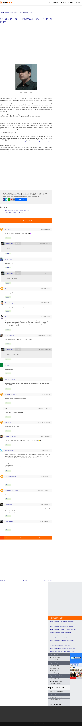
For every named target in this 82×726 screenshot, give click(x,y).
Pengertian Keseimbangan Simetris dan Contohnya (62, 648)
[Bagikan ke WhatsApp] (9, 200)
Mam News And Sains (11, 490)
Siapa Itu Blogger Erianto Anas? (14, 212)
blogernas (50, 723)
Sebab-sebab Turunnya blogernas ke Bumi (26, 20)
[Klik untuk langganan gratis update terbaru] (21, 200)
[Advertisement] (26, 46)
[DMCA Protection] (76, 658)
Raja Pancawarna (10, 379)
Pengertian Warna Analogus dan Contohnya (61, 637)
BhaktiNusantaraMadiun (12, 394)
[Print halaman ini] (14, 200)
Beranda (25, 580)
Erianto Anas (9, 243)
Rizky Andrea (8, 259)
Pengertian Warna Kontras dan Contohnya (60, 632)
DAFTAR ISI (63, 2)
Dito (6, 317)
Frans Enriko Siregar (10, 436)
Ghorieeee (8, 422)
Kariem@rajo (8, 504)
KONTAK (70, 2)
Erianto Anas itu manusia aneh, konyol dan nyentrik (36, 142)
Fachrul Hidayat (9, 335)
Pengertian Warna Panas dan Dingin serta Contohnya (63, 629)
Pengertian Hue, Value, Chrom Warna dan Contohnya (63, 635)
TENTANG (55, 2)
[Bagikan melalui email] (11, 200)
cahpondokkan (9, 521)
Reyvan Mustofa (9, 450)
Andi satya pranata (10, 476)
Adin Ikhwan (8, 229)
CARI (49, 2)
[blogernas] (6, 3)
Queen (7, 289)
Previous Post (48, 580)
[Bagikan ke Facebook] (4, 200)
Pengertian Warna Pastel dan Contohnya (60, 645)
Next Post (3, 580)
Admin (7, 365)
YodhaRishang (9, 303)
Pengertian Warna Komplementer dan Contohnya (62, 626)
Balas (8, 238)
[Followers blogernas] (76, 676)
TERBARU (77, 2)
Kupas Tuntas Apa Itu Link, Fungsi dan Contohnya (62, 651)
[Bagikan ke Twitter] (6, 200)
